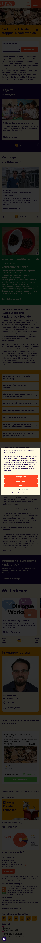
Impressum (14, 492)
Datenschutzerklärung (23, 492)
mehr (21, 485)
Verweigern (21, 481)
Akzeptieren (21, 477)
